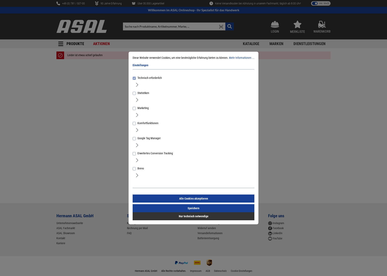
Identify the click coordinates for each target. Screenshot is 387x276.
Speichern (193, 208)
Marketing (143, 108)
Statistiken (143, 93)
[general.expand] (137, 84)
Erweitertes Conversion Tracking (155, 153)
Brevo (140, 168)
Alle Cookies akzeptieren (193, 198)
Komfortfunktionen (147, 123)
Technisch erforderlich (149, 77)
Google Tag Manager (149, 138)
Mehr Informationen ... (241, 57)
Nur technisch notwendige (193, 216)
